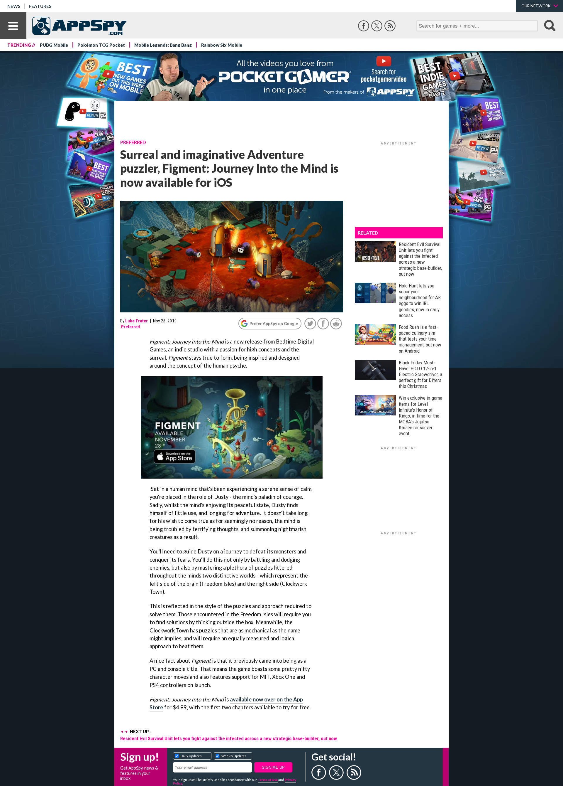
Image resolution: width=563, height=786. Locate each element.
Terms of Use (268, 780)
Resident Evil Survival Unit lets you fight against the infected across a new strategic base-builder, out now (228, 738)
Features (40, 6)
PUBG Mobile (54, 45)
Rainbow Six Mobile (221, 45)
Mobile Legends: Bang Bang (163, 45)
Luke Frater (136, 321)
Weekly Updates (234, 756)
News (14, 6)
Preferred (133, 142)
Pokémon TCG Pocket (101, 45)
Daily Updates (191, 756)
